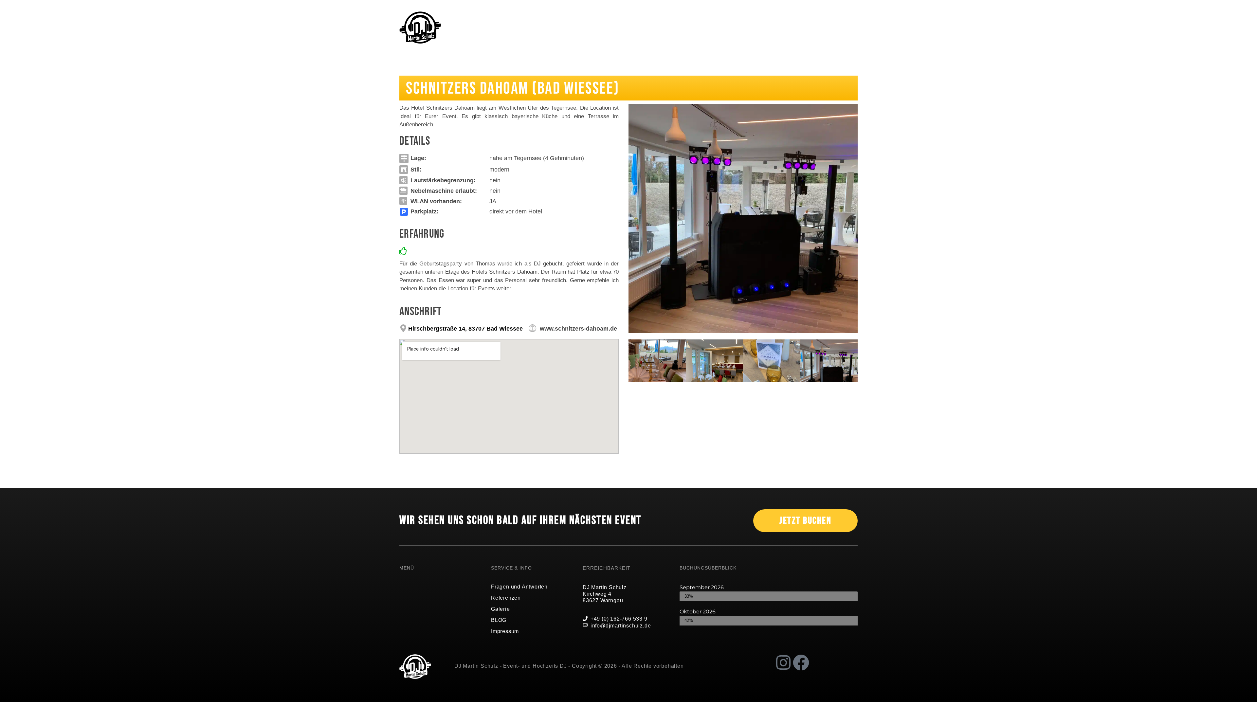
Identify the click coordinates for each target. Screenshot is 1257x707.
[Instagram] (783, 662)
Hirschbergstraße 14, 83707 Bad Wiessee (465, 328)
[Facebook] (801, 662)
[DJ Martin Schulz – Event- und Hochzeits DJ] (420, 27)
